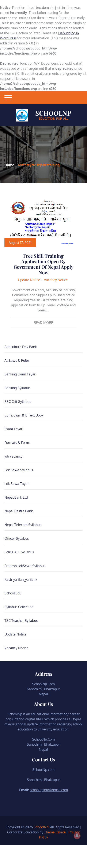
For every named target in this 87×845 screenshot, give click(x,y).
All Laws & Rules (16, 360)
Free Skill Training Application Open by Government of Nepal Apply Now (43, 264)
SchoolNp (53, 113)
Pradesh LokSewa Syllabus (24, 566)
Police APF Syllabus (19, 552)
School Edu (12, 593)
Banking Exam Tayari (20, 374)
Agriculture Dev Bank (20, 347)
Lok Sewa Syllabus (18, 470)
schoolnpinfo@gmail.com (49, 790)
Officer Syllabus (16, 538)
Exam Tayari (13, 429)
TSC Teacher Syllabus (21, 620)
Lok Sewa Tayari (17, 484)
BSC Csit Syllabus (17, 401)
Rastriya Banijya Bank (20, 579)
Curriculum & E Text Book (23, 415)
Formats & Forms (17, 443)
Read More (43, 322)
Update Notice (29, 280)
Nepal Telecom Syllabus (22, 525)
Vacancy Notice (56, 280)
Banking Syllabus (17, 388)
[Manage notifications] (77, 835)
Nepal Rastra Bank (18, 511)
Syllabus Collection (18, 607)
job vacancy (13, 456)
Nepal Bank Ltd (16, 497)
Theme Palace (55, 832)
